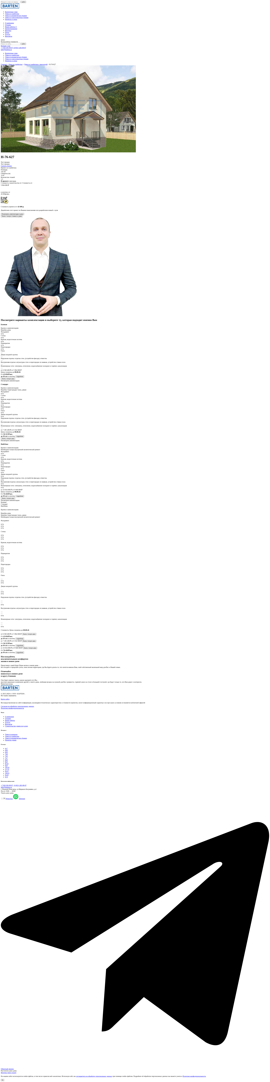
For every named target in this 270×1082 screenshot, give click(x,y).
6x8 (6, 750)
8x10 (6, 764)
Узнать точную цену (8, 379)
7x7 (6, 758)
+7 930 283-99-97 (7, 48)
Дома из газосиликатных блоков (16, 17)
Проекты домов (10, 740)
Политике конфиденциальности (194, 1076)
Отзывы (8, 25)
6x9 (6, 752)
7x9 (6, 756)
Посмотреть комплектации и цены (12, 214)
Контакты (8, 36)
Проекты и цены (11, 19)
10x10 (7, 767)
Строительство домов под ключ (16, 726)
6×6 (6, 777)
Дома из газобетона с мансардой (35, 64)
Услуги (7, 34)
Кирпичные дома (11, 12)
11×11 (7, 769)
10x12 (7, 773)
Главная (4, 64)
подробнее (19, 376)
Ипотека (8, 30)
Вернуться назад (7, 684)
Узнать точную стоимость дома (12, 216)
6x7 (6, 748)
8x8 (6, 760)
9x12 (6, 771)
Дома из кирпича (11, 734)
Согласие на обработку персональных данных (17, 706)
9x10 (6, 775)
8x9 (6, 762)
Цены (7, 32)
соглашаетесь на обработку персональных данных (94, 1076)
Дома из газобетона (12, 14)
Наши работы (11, 27)
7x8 (6, 754)
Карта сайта (5, 699)
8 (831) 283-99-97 (20, 48)
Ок (2, 1080)
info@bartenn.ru (6, 50)
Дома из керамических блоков (16, 16)
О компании (9, 23)
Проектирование (11, 29)
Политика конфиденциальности (12, 708)
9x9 (6, 766)
